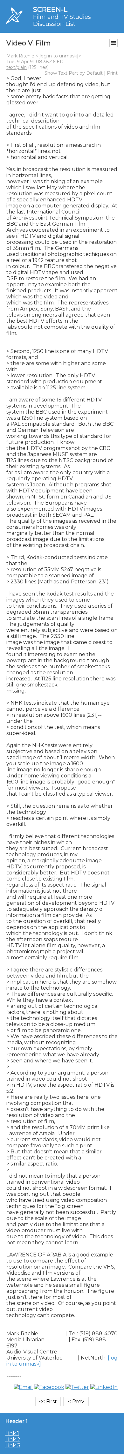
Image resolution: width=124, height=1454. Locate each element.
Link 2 (12, 1439)
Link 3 (12, 1446)
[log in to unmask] (58, 56)
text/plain (16, 67)
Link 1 (12, 1433)
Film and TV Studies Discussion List (62, 20)
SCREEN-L (50, 9)
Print (112, 73)
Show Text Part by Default (74, 73)
